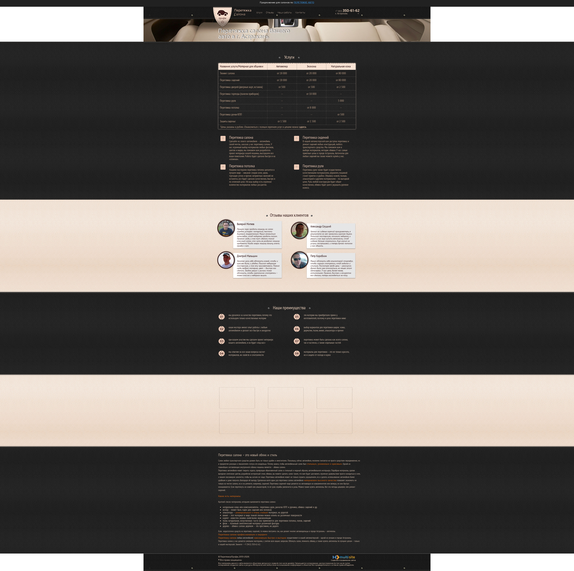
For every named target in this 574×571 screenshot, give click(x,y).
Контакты (300, 12)
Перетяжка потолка (242, 166)
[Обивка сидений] (237, 423)
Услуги (259, 12)
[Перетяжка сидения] (286, 423)
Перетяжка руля (313, 166)
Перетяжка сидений (316, 137)
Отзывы (270, 12)
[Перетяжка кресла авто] (286, 397)
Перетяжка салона (241, 137)
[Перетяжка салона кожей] (334, 423)
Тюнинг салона (227, 73)
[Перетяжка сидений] (334, 397)
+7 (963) (347, 10)
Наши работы (285, 12)
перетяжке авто (304, 2)
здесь (302, 126)
